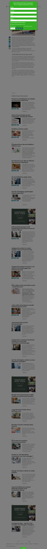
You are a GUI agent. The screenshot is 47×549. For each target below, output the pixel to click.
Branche (11, 18)
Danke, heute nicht (19, 28)
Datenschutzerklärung (19, 26)
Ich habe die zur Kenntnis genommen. (21, 26)
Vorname (12, 7)
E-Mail (11, 14)
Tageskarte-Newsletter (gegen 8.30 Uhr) (18, 24)
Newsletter (24, 548)
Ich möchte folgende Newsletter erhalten (17, 22)
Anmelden (13, 28)
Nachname (12, 11)
